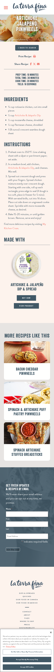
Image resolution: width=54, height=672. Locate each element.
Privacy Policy (10, 646)
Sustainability (27, 628)
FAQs (26, 618)
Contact (27, 612)
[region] (27, 650)
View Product (26, 306)
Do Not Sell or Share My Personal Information (27, 652)
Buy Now (26, 298)
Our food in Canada (27, 600)
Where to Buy (27, 621)
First (7, 518)
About (27, 615)
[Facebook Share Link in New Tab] (31, 64)
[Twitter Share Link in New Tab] (34, 64)
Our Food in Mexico (27, 603)
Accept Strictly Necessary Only (27, 659)
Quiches (27, 596)
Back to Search (27, 48)
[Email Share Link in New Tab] (38, 64)
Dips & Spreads (27, 593)
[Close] (51, 632)
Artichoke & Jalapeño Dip (28, 115)
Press (27, 625)
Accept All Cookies (27, 667)
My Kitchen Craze (37, 39)
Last (7, 528)
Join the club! (13, 549)
